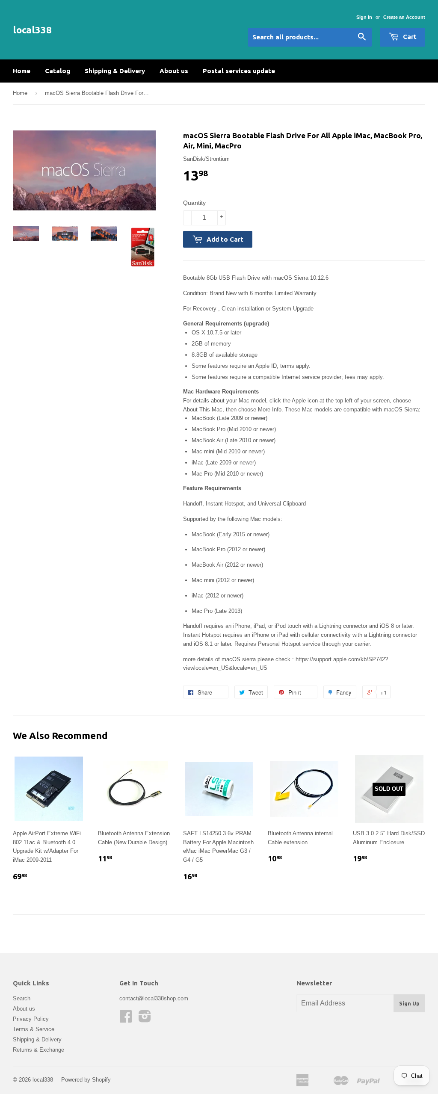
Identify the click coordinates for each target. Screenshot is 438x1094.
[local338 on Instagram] (144, 1019)
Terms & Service (33, 1029)
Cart (409, 36)
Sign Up (409, 1003)
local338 (32, 29)
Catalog (57, 70)
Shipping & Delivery (115, 70)
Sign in (364, 17)
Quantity (194, 202)
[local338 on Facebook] (125, 1019)
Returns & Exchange (38, 1050)
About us (174, 70)
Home (21, 70)
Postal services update (239, 70)
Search (21, 998)
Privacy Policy (31, 1019)
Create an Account (404, 17)
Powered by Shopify (86, 1079)
